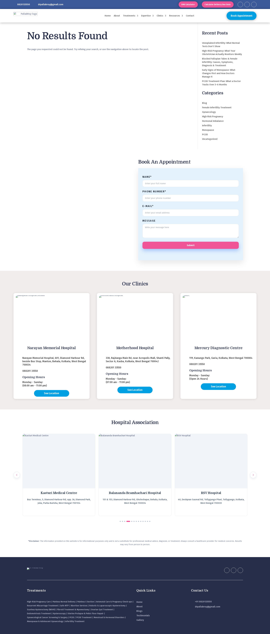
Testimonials (143, 615)
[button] (120, 521)
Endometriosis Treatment (39, 613)
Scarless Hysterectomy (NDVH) (41, 609)
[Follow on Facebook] (240, 4)
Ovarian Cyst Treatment (102, 609)
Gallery (140, 620)
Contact (190, 15)
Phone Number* (154, 191)
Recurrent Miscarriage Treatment (42, 605)
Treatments (129, 15)
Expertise (146, 15)
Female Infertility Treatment (216, 107)
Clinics (160, 15)
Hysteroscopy (59, 613)
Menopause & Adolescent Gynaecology (45, 621)
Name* (147, 176)
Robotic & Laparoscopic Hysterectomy (107, 605)
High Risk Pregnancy (212, 116)
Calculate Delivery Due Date (218, 4)
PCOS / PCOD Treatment (80, 617)
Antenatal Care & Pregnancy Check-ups (114, 602)
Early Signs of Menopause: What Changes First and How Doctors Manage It (218, 73)
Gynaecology (209, 112)
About (117, 15)
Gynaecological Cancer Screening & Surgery (47, 617)
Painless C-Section (85, 602)
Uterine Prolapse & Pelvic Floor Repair (86, 613)
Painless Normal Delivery (64, 602)
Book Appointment (241, 15)
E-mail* (148, 206)
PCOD (205, 134)
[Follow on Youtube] (253, 4)
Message (149, 220)
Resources (174, 15)
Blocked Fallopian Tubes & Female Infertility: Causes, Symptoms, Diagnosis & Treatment (219, 62)
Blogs (139, 611)
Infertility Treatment (74, 621)
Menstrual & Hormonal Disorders (109, 617)
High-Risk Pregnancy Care (39, 602)
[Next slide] (253, 475)
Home (108, 15)
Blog (204, 103)
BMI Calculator (188, 4)
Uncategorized (209, 139)
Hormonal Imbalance (213, 121)
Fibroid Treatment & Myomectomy (73, 609)
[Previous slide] (17, 475)
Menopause (208, 130)
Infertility (207, 125)
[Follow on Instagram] (247, 4)
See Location (51, 393)
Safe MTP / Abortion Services (73, 605)
